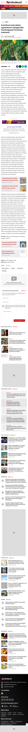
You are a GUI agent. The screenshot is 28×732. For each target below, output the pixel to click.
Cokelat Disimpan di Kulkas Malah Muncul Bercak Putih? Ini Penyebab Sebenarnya (10, 179)
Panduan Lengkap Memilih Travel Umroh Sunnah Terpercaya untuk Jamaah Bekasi (15, 395)
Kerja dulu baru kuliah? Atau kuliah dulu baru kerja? (17, 333)
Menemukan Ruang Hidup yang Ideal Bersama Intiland (17, 454)
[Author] (2, 37)
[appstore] (5, 707)
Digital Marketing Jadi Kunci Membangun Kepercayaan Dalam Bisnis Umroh (16, 428)
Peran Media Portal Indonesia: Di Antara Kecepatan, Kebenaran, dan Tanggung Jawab (17, 463)
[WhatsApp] (23, 66)
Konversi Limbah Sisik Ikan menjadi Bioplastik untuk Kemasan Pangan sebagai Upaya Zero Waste (9, 243)
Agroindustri (5, 268)
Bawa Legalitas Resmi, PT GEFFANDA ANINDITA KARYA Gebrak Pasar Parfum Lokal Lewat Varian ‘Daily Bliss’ (16, 563)
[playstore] (14, 707)
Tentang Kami (4, 721)
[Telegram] (25, 66)
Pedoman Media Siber (6, 725)
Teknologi (17, 6)
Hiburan (15, 714)
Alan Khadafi (8, 36)
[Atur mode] (4, 2)
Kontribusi (20, 268)
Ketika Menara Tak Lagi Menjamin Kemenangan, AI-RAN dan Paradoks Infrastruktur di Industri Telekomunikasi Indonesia (17, 350)
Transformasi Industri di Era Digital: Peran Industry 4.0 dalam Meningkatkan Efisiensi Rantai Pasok (15, 625)
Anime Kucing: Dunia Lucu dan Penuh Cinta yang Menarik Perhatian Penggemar (16, 577)
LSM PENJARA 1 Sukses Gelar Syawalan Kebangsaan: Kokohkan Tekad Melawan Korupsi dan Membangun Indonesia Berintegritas (16, 471)
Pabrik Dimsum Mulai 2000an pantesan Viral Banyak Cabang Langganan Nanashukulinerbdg (15, 420)
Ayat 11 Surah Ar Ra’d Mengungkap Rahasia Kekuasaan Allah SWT (8, 252)
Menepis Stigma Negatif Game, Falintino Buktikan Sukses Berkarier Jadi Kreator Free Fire (15, 504)
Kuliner (9, 714)
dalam (13, 268)
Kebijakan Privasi (5, 723)
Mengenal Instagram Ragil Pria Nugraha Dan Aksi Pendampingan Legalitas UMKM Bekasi (14, 492)
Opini (6, 22)
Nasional (3, 716)
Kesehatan (21, 714)
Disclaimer (14, 723)
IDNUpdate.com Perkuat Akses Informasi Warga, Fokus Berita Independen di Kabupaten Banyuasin (17, 440)
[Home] (1, 6)
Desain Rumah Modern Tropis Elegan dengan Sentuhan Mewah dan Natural (16, 592)
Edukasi (10, 713)
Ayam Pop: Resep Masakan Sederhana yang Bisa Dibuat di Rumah (17, 665)
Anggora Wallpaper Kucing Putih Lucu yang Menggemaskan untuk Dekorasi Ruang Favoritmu (17, 644)
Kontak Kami (18, 721)
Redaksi (12, 721)
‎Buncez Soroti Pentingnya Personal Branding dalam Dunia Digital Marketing (15, 498)
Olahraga (3, 714)
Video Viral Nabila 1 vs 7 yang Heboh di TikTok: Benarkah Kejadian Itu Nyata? (16, 447)
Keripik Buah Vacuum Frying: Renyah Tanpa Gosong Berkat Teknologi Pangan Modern (10, 187)
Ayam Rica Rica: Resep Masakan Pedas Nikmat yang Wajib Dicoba (17, 658)
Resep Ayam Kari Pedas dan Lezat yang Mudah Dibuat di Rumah (16, 650)
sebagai (4, 271)
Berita (6, 6)
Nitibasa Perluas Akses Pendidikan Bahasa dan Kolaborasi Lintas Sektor (13, 404)
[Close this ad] (27, 724)
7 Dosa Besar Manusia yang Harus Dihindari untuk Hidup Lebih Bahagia (16, 569)
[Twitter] (20, 66)
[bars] (25, 2)
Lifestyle (20, 713)
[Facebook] (17, 66)
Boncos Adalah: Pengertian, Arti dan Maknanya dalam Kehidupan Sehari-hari (17, 584)
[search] (2, 2)
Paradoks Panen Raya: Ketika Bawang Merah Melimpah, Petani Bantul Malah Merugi (17, 342)
